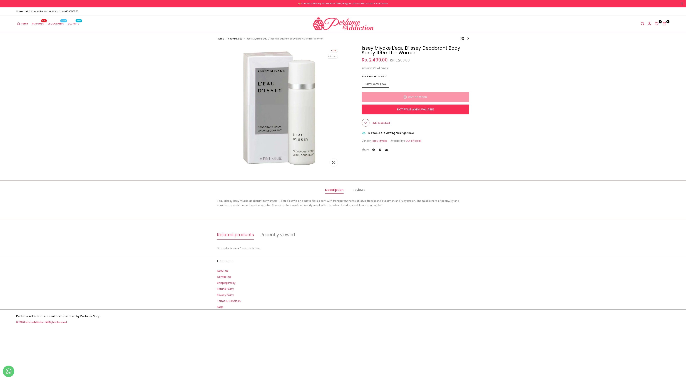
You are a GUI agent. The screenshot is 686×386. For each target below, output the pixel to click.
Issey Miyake (235, 38)
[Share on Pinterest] (373, 149)
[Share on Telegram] (380, 149)
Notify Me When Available (415, 109)
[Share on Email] (386, 149)
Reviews (358, 189)
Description (334, 189)
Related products (235, 235)
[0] (657, 24)
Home (24, 23)
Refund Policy (225, 289)
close (4, 3)
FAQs (220, 307)
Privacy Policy (225, 295)
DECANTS (74, 23)
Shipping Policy (226, 283)
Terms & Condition (229, 301)
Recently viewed (277, 235)
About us (222, 271)
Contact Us (224, 277)
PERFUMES (39, 23)
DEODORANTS (57, 23)
